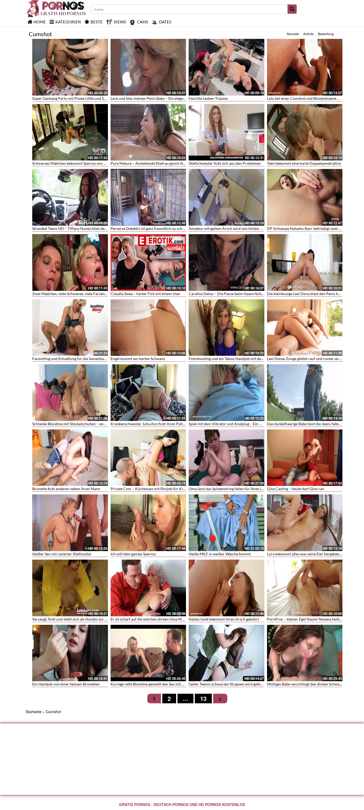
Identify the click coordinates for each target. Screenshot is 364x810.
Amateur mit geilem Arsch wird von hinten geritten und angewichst (244, 228)
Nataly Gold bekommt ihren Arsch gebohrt (224, 619)
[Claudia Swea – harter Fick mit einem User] (148, 262)
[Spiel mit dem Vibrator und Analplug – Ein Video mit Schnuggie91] (226, 392)
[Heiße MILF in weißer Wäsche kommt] (226, 522)
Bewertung (326, 33)
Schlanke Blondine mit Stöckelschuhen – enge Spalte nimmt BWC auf (88, 423)
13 (203, 698)
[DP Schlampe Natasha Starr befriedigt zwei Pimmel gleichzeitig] (305, 197)
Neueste (293, 33)
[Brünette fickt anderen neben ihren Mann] (70, 457)
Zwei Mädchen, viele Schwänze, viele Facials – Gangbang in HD (84, 293)
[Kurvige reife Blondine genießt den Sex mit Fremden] (148, 653)
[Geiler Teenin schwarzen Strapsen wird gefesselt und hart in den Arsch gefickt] (226, 653)
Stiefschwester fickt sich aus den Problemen (225, 163)
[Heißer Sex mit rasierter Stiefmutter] (70, 522)
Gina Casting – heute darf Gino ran (295, 488)
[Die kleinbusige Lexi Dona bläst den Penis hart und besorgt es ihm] (305, 262)
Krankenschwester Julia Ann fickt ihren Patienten (151, 423)
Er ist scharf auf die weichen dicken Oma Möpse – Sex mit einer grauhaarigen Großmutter (184, 619)
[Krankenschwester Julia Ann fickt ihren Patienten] (148, 392)
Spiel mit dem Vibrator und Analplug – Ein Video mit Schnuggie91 (243, 423)
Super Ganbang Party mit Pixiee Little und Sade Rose (75, 98)
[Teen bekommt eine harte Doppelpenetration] (305, 132)
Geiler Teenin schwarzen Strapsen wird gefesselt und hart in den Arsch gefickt (252, 684)
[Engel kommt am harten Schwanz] (148, 327)
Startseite (34, 711)
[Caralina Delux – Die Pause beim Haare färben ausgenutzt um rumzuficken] (226, 262)
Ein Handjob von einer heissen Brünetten (66, 684)
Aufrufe (308, 33)
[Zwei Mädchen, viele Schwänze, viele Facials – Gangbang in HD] (70, 262)
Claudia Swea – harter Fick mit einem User (145, 293)
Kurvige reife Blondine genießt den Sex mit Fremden (154, 684)
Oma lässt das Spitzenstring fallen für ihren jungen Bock (234, 488)
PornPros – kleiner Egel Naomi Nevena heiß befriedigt (312, 619)
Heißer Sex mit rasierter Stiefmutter (62, 554)
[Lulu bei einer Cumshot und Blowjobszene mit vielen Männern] (305, 67)
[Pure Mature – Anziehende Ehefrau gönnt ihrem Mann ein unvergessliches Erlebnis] (148, 132)
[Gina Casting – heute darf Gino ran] (305, 457)
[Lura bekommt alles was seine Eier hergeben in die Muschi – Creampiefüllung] (305, 522)
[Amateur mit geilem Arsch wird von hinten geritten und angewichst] (226, 197)
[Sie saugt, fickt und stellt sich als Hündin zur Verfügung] (70, 588)
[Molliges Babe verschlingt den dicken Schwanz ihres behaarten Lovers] (305, 653)
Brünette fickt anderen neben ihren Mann (66, 488)
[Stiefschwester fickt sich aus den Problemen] (226, 132)
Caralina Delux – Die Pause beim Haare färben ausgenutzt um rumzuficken (250, 293)
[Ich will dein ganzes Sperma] (148, 522)
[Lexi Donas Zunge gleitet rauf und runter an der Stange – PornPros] (305, 327)
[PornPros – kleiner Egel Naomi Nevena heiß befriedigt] (305, 588)
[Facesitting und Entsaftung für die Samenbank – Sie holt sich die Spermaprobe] (70, 327)
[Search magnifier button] (292, 9)
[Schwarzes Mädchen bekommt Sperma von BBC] (70, 132)
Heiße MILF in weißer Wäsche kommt (220, 554)
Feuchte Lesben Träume (208, 98)
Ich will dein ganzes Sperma (133, 554)
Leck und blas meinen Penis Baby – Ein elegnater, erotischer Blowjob (167, 98)
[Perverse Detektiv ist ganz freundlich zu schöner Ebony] (148, 197)
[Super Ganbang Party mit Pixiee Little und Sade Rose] (70, 67)
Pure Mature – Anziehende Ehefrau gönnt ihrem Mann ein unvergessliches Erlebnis (179, 163)
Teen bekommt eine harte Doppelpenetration (304, 163)
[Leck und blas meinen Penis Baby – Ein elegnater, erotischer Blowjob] (148, 67)
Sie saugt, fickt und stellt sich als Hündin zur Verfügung (77, 619)
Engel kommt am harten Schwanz (138, 358)
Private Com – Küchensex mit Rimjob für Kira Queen (154, 488)
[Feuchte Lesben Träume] (226, 67)
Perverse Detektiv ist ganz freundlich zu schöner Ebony (156, 228)
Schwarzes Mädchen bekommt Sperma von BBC (71, 163)
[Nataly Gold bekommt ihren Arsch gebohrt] (226, 588)
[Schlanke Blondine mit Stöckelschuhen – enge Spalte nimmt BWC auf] (70, 392)
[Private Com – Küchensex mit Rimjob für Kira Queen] (148, 457)
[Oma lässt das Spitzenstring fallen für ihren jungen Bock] (226, 457)
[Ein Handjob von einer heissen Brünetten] (70, 653)
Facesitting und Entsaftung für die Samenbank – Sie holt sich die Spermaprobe (96, 358)
